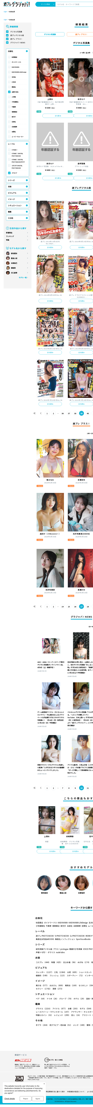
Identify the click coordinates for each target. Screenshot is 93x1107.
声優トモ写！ (41, 952)
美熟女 (71, 985)
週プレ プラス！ (16, 39)
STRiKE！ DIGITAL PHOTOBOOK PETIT (18, 161)
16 (75, 606)
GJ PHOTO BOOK (77, 936)
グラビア (14, 173)
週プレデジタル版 (17, 35)
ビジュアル (12, 193)
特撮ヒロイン (44, 1015)
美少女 (42, 985)
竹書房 (14, 107)
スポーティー (75, 975)
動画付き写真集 (75, 949)
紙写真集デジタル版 (44, 949)
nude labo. (60, 952)
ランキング (10, 236)
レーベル (11, 144)
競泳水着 (70, 962)
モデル (86, 1008)
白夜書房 (14, 127)
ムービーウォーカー (18, 137)
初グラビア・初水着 (61, 1025)
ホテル (79, 998)
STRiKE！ (15, 150)
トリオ (52, 998)
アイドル (59, 1008)
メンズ (79, 1025)
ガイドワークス (16, 62)
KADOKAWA (15, 67)
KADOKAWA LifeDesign (19, 72)
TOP (5, 11)
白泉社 (14, 122)
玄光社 (14, 77)
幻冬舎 (14, 82)
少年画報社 (15, 102)
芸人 (76, 1015)
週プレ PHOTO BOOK (45, 936)
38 (75, 413)
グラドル (43, 1008)
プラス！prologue (60, 949)
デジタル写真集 (16, 31)
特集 (7, 240)
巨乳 (60, 972)
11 (88, 788)
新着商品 (9, 232)
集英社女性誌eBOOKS (45, 939)
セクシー (43, 988)
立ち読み (58, 116)
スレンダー (44, 972)
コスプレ (43, 962)
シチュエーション (15, 205)
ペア (41, 998)
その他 (10, 218)
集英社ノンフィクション (65, 939)
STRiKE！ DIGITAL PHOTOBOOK (17, 154)
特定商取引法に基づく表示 (55, 1091)
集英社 (14, 87)
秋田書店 (14, 57)
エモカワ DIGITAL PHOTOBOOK (17, 167)
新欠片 (14, 117)
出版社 (10, 51)
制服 (56, 962)
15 (69, 606)
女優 (73, 1008)
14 (63, 606)
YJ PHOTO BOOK (62, 936)
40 (88, 413)
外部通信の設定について (76, 1091)
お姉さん (57, 985)
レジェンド (62, 1015)
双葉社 (14, 132)
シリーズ (11, 180)
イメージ (11, 199)
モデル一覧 (23, 277)
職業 (9, 212)
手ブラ (42, 1025)
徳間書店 (14, 112)
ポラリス (51, 952)
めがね (84, 962)
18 (88, 606)
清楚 (57, 988)
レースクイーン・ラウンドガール (53, 1012)
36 (63, 413)
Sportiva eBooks (83, 939)
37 (69, 413)
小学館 (14, 97)
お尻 (72, 972)
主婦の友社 (15, 92)
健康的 (42, 975)
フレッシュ (58, 975)
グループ (66, 998)
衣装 (9, 186)
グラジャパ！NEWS (17, 42)
